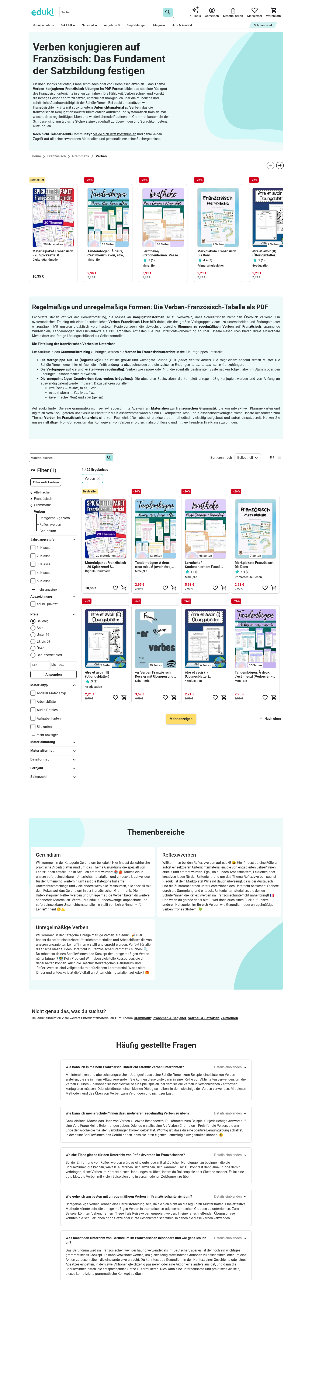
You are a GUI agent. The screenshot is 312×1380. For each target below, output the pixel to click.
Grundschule (42, 25)
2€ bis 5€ (44, 641)
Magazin (159, 25)
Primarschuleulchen (211, 265)
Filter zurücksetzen (46, 482)
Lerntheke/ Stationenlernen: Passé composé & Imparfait (160, 253)
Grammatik (42, 505)
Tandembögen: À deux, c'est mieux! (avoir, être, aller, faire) (105, 253)
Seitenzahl (38, 777)
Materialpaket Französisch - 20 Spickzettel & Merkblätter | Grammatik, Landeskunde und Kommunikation (52, 253)
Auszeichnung (41, 596)
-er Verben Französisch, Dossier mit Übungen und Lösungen (154, 674)
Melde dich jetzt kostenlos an (114, 134)
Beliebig (43, 621)
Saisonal (88, 25)
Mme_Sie (93, 259)
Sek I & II (66, 25)
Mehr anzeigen (181, 719)
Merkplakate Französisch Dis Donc (216, 253)
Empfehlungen (136, 25)
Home (36, 156)
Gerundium (47, 531)
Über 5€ (42, 648)
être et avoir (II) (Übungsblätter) (264, 253)
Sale (40, 628)
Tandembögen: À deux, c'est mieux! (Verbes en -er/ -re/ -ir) (254, 674)
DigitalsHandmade (45, 259)
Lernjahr (36, 768)
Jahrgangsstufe (42, 539)
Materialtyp (39, 685)
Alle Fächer (42, 492)
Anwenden (53, 675)
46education (260, 265)
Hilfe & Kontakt (182, 25)
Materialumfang (42, 742)
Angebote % (112, 25)
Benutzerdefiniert (49, 655)
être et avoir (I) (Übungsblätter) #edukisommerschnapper (204, 674)
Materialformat (41, 751)
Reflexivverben (50, 525)
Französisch (43, 499)
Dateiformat (39, 759)
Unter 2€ (43, 635)
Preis (34, 614)
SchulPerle (142, 680)
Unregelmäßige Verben (56, 518)
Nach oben (272, 719)
